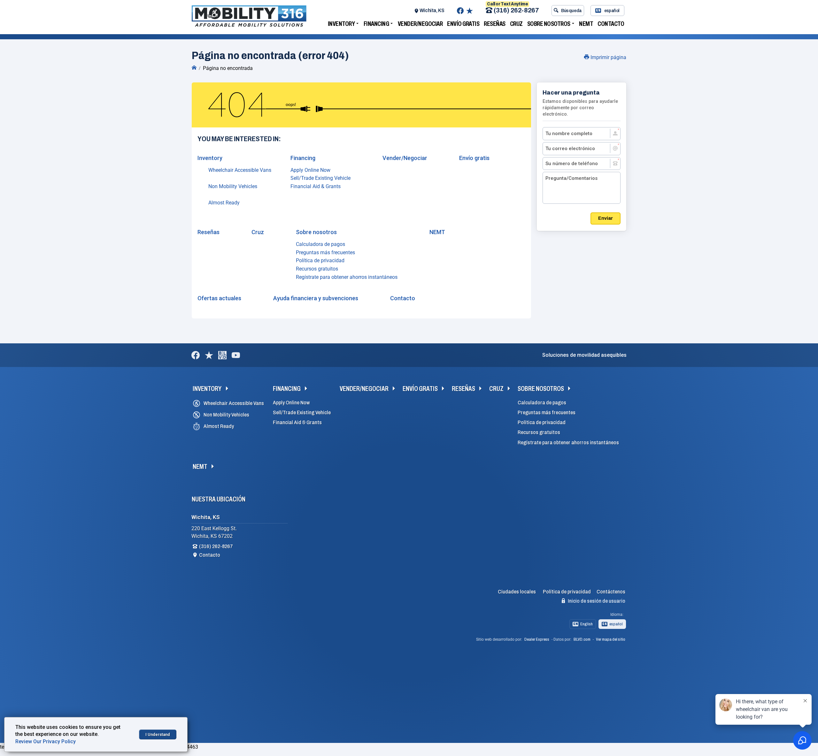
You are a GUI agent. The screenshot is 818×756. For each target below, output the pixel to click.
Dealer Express (536, 639)
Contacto (611, 23)
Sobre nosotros (548, 23)
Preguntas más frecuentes (325, 252)
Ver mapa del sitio (610, 639)
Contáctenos (611, 591)
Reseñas (494, 23)
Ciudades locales (517, 591)
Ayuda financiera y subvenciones (315, 298)
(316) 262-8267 (516, 10)
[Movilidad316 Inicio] (194, 68)
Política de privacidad (320, 260)
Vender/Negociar (420, 23)
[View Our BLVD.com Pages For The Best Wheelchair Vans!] (222, 355)
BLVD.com (582, 639)
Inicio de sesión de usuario (596, 601)
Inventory (341, 23)
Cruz (516, 23)
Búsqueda (571, 10)
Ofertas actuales (219, 298)
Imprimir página (607, 57)
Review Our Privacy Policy (45, 741)
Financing (376, 23)
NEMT (586, 23)
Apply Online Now (310, 170)
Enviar (605, 218)
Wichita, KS (432, 10)
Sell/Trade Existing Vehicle (320, 178)
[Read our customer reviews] (469, 10)
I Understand (157, 734)
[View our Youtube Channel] (236, 355)
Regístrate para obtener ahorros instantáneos (346, 277)
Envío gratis (463, 23)
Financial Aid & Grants (315, 186)
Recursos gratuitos (317, 269)
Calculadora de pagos (320, 244)
